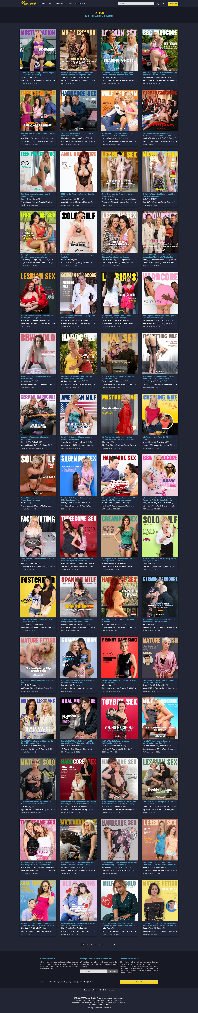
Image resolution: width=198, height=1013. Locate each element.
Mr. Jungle (174, 260)
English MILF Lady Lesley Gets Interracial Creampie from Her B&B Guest (76, 377)
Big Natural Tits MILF (79, 324)
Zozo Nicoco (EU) (163, 320)
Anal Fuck (76, 202)
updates (42, 4)
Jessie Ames (114, 77)
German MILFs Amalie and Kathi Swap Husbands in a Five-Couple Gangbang (157, 134)
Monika (80, 199)
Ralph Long (37, 260)
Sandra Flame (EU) (82, 138)
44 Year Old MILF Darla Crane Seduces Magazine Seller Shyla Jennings (116, 317)
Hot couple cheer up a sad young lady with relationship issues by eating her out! (36, 256)
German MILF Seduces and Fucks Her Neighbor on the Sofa (35, 438)
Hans (22, 199)
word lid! (173, 4)
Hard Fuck (65, 384)
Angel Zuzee (114, 199)
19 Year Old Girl (29, 141)
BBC (144, 81)
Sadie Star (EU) (148, 199)
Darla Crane (106, 320)
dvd (70, 4)
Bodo (145, 260)
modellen (59, 4)
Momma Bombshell (82, 442)
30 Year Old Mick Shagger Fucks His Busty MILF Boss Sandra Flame (77, 134)
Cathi (104, 77)
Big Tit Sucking (113, 324)
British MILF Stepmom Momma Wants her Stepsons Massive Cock (77, 438)
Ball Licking (50, 141)
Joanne (126, 199)
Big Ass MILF (163, 141)
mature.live (80, 4)
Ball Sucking (170, 324)
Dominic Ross (66, 320)
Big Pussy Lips (80, 263)
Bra (87, 263)
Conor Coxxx (66, 442)
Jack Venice (120, 381)
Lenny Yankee (148, 381)
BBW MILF (166, 81)
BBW (160, 81)
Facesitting (25, 202)
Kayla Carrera (51, 138)
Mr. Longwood (148, 77)
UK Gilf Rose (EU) (67, 260)
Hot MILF (24, 442)
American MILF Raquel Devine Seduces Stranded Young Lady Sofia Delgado (116, 256)
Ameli (104, 199)
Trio (22, 141)
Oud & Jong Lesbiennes (110, 81)
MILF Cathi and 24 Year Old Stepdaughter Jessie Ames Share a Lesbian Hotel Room (117, 74)
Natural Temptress (39, 320)
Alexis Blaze (25, 138)
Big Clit (171, 384)
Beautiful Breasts (27, 384)
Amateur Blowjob (27, 445)
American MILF (46, 263)
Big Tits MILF (125, 324)
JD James (65, 381)
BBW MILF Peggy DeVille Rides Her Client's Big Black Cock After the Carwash (160, 74)
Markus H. (35, 442)
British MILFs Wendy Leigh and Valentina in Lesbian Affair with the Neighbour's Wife (77, 74)
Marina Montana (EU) (158, 260)
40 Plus (149, 81)
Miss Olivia (25, 320)
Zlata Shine (33, 199)
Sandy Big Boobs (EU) (84, 320)
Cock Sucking (172, 263)
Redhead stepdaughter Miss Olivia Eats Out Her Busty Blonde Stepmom (37, 317)
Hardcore (64, 141)
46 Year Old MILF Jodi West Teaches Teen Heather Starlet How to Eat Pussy (117, 134)
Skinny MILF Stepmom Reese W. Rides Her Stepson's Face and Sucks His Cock (159, 377)
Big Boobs (43, 445)
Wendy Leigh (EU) (78, 77)
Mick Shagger (66, 138)
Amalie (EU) (147, 138)
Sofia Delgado (122, 260)
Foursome (105, 202)
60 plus (27, 81)
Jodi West (120, 138)
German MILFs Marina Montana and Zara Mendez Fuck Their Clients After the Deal (158, 256)
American (36, 263)
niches (50, 4)
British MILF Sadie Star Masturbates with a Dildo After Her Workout (159, 195)
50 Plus (77, 81)
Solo (144, 202)
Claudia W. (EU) (174, 138)
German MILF (66, 324)
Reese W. (160, 381)
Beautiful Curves (46, 384)
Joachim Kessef (67, 199)
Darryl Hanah (107, 381)
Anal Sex (83, 202)
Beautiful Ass (39, 81)
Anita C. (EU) (160, 138)
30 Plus (71, 81)
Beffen (166, 384)
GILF (22, 81)
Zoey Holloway (50, 260)
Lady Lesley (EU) (79, 381)
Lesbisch (64, 81)
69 (127, 81)
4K (154, 81)
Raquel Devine (107, 260)
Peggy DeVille (162, 77)
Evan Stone (38, 138)
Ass (32, 81)
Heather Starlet (107, 138)
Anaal (63, 202)
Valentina (64, 77)
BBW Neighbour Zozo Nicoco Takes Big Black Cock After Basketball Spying (159, 317)
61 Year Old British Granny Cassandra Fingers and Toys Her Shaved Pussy (37, 74)
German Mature (148, 263)
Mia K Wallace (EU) (28, 381)
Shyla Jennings (120, 320)
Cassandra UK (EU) (27, 77)
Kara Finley (25, 260)
